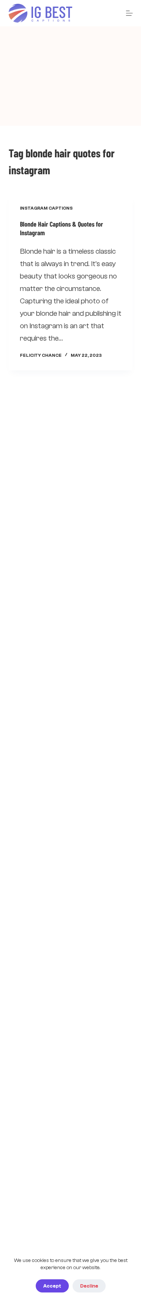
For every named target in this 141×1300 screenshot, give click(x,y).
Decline (89, 1286)
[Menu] (129, 13)
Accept (52, 1286)
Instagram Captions (46, 208)
